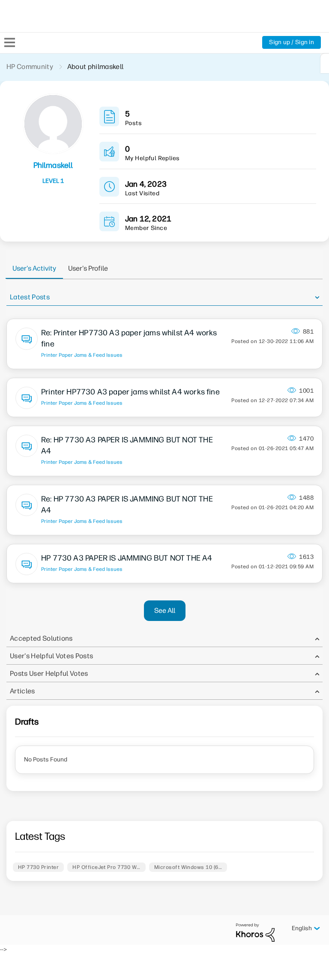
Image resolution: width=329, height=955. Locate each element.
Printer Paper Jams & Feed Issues (82, 355)
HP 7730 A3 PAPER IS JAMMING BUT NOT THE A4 (126, 558)
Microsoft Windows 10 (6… (188, 867)
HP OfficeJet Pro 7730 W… (106, 867)
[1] (324, 63)
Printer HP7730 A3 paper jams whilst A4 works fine (130, 392)
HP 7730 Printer (38, 867)
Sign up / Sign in (291, 42)
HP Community (29, 67)
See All (164, 610)
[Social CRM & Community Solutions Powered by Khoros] (255, 932)
